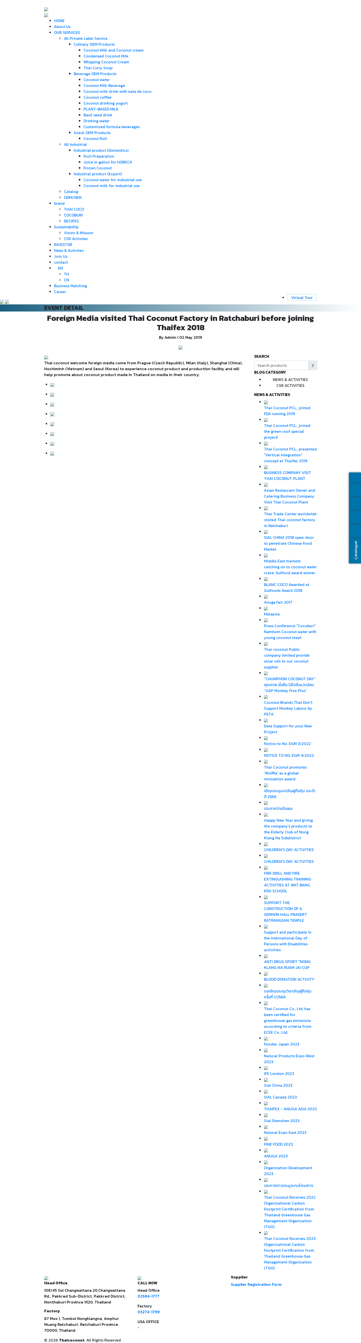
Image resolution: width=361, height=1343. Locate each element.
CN (66, 280)
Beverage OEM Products (95, 74)
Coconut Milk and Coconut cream (113, 50)
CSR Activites (76, 239)
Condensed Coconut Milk (106, 56)
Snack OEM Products (92, 133)
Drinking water (96, 121)
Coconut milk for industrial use (111, 186)
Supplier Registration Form (256, 1284)
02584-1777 (148, 1296)
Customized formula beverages (111, 127)
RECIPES (71, 221)
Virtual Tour (302, 297)
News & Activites (68, 250)
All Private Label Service (86, 38)
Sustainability (66, 227)
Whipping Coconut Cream (106, 62)
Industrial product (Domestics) (101, 150)
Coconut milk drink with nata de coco (117, 91)
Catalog (71, 191)
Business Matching (70, 286)
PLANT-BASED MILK (101, 109)
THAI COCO (74, 209)
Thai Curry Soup (97, 68)
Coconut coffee (97, 97)
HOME (59, 21)
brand (59, 203)
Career (60, 292)
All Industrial (75, 144)
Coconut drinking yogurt (105, 103)
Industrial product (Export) (98, 174)
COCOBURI (73, 215)
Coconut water (96, 79)
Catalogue (355, 550)
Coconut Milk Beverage (104, 85)
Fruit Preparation (98, 156)
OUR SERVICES (67, 32)
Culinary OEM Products (94, 44)
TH (66, 274)
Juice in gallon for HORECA (107, 162)
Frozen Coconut (97, 168)
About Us (62, 26)
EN (60, 268)
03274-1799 (149, 1312)
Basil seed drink (97, 115)
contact (61, 262)
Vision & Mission (78, 233)
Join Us (60, 256)
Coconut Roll (95, 138)
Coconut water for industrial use (112, 180)
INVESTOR (63, 244)
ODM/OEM (73, 197)
